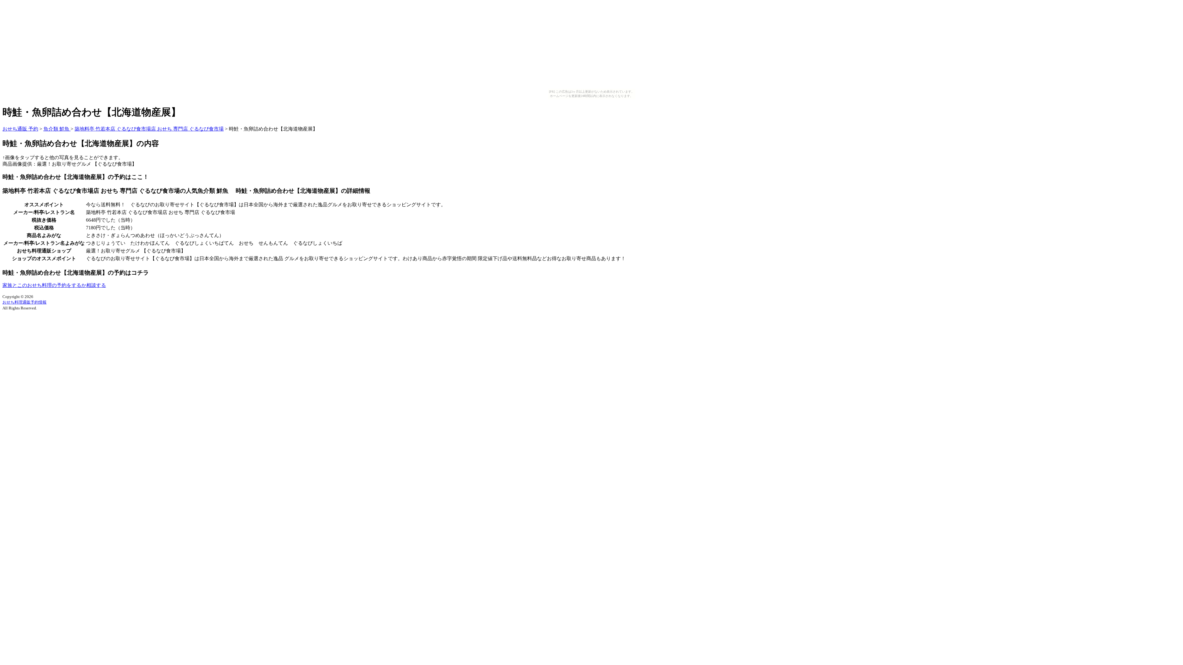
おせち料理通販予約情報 (24, 302)
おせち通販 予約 (20, 128)
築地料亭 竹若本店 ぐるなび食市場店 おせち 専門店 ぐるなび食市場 (149, 128)
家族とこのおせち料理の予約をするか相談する (54, 285)
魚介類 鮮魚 (57, 128)
